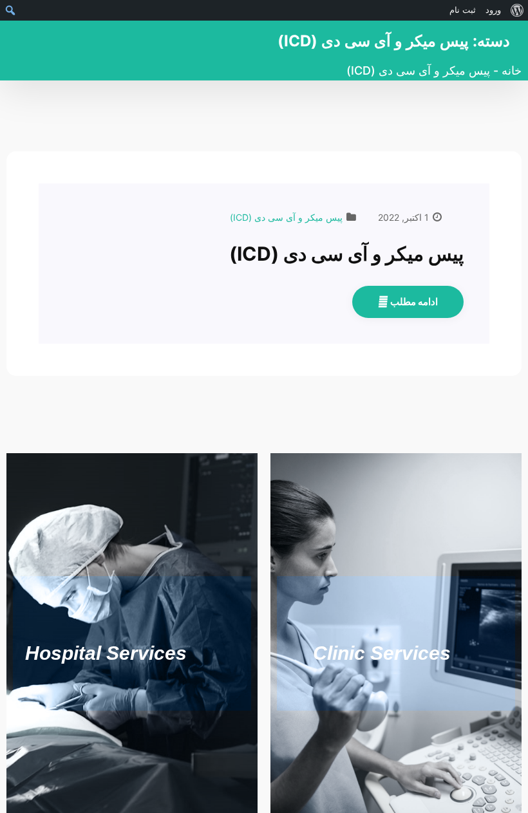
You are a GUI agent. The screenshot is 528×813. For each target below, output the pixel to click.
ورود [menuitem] (493, 10)
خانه (512, 70)
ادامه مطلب (413, 301)
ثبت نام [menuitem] (462, 10)
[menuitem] (516, 10)
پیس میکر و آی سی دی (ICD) (286, 217)
